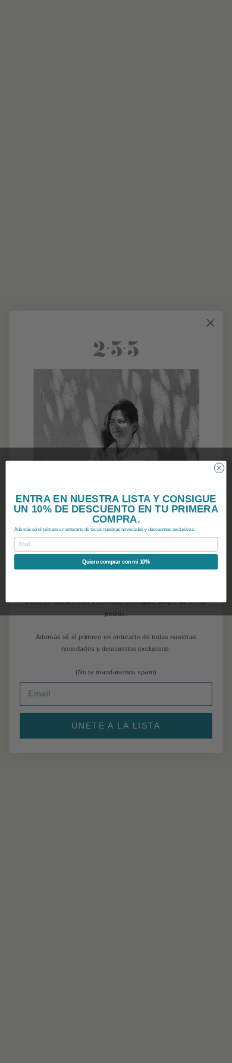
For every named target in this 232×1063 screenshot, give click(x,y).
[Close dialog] (219, 468)
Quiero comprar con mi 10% (116, 562)
